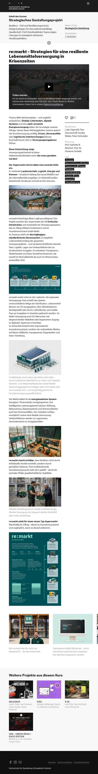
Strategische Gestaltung (77, 28)
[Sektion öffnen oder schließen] (49, 43)
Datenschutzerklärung (53, 104)
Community (71, 166)
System (69, 176)
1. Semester (70, 36)
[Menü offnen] (88, 3)
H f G (19, 6)
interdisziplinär (73, 172)
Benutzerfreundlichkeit (77, 163)
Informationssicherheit (81, 762)
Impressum (52, 762)
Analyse (69, 160)
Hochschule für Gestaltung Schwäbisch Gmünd (30, 768)
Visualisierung (72, 182)
